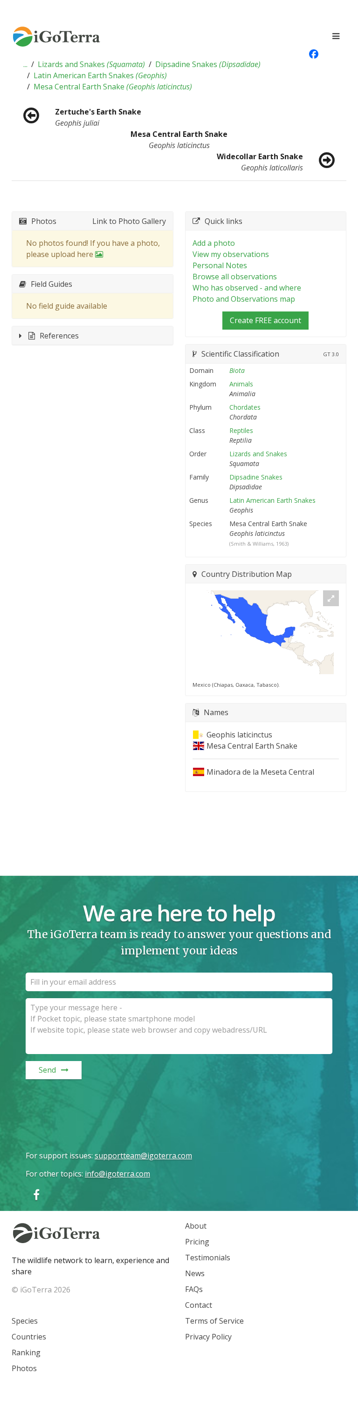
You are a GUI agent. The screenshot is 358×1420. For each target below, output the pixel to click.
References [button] (59, 336)
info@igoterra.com (117, 1174)
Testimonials (207, 1257)
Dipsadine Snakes (208, 64)
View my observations (231, 254)
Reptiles (241, 430)
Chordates (245, 407)
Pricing (197, 1242)
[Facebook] (36, 1194)
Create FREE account (265, 320)
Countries (29, 1337)
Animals (241, 383)
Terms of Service (214, 1321)
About (196, 1226)
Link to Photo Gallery (129, 221)
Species (25, 1321)
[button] (25, 64)
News (195, 1273)
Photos (24, 1368)
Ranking (26, 1352)
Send (47, 1070)
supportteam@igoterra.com (143, 1155)
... (25, 64)
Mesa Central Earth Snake (113, 86)
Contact (198, 1305)
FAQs (194, 1289)
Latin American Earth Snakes (100, 75)
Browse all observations (235, 276)
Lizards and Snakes (91, 64)
